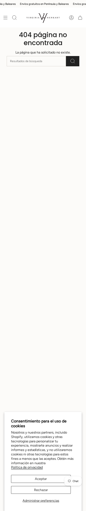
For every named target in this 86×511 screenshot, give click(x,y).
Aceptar (41, 479)
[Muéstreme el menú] (5, 17)
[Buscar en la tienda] (72, 61)
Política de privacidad (27, 467)
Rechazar (41, 490)
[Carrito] (80, 17)
